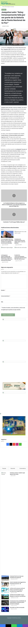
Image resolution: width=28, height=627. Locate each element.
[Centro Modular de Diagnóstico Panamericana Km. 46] (5, 584)
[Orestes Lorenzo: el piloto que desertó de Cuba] (5, 523)
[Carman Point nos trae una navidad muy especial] (5, 578)
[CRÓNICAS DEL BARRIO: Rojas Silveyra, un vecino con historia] (5, 596)
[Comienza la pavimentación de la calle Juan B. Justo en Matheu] (21, 234)
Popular (4, 468)
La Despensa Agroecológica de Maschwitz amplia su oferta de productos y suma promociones (6, 257)
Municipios (7, 6)
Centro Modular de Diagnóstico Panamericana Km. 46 (18, 583)
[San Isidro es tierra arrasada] (5, 609)
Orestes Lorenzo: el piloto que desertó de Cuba (17, 473)
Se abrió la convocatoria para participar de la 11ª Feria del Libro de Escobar (20, 257)
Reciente (13, 468)
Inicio (3, 6)
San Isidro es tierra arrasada (17, 607)
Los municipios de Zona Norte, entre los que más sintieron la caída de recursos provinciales (7, 241)
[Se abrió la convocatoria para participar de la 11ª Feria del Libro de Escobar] (21, 250)
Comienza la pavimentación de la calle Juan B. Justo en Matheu (20, 241)
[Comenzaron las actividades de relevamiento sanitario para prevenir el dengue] (5, 602)
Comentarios (23, 468)
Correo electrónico (5, 296)
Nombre (3, 290)
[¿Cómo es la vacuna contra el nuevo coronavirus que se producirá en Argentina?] (5, 590)
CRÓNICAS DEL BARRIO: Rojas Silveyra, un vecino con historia (17, 595)
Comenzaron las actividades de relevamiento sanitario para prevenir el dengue (18, 602)
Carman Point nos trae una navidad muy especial (16, 576)
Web (2, 301)
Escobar (12, 6)
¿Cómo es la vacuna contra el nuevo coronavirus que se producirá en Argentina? (17, 590)
